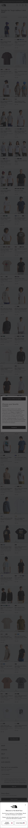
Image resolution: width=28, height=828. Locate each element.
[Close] (25, 805)
